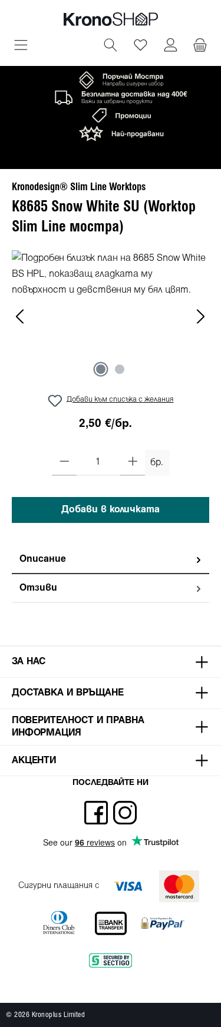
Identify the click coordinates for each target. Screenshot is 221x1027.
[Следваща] (200, 316)
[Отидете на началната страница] (111, 19)
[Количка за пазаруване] (200, 46)
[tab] (110, 559)
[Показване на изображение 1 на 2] (100, 369)
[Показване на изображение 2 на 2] (119, 369)
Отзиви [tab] (38, 588)
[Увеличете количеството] (133, 463)
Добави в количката (110, 509)
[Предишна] (20, 316)
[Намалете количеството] (64, 463)
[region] (110, 316)
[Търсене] (110, 46)
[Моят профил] (171, 46)
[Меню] (21, 46)
